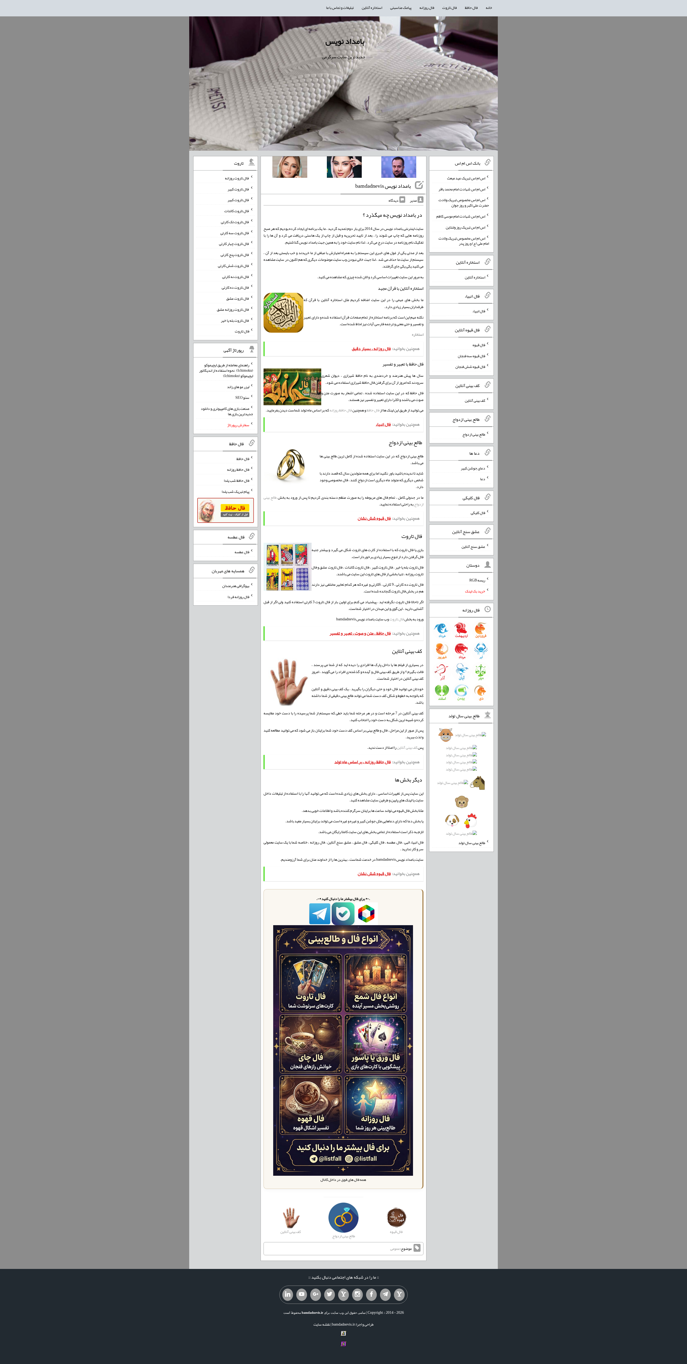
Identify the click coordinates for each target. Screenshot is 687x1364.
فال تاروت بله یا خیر (235, 320)
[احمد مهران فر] (398, 168)
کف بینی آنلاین (407, 747)
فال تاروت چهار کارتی (234, 243)
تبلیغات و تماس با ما (340, 7)
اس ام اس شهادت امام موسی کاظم (460, 216)
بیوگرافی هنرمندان (235, 585)
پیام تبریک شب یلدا (235, 491)
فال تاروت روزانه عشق (233, 309)
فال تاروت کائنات (236, 211)
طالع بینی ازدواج (473, 434)
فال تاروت (449, 7)
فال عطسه (242, 552)
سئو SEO (242, 397)
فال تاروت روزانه (237, 178)
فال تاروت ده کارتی (235, 287)
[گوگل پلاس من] (315, 1295)
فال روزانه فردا (238, 596)
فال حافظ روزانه (341, 410)
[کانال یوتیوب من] (301, 1295)
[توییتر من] (329, 1295)
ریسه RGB (477, 580)
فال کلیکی (478, 512)
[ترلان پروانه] (344, 168)
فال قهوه (479, 345)
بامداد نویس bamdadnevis (383, 185)
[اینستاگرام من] (357, 1295)
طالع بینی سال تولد (471, 842)
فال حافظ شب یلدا (236, 480)
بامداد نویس (345, 41)
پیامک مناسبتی (400, 7)
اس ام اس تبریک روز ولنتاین (465, 227)
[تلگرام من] (385, 1295)
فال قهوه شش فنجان (470, 366)
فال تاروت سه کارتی (234, 232)
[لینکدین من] (287, 1295)
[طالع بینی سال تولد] (461, 786)
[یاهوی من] (399, 1295)
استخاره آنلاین (372, 7)
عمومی (395, 1248)
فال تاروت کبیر (238, 189)
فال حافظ (471, 7)
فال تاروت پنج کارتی (235, 254)
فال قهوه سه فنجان (471, 355)
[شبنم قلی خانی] (289, 168)
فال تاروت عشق (237, 298)
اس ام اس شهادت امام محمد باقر (461, 189)
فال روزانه (426, 7)
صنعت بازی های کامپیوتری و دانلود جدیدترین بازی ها (227, 411)
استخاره (417, 334)
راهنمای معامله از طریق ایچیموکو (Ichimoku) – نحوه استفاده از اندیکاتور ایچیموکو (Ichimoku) (226, 370)
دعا (482, 479)
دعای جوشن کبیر (473, 468)
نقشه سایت (321, 1324)
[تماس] (343, 1295)
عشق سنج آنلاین (473, 546)
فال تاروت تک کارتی (235, 222)
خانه (489, 7)
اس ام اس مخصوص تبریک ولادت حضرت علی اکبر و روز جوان (463, 202)
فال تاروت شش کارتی (233, 265)
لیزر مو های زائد (238, 386)
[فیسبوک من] (371, 1295)
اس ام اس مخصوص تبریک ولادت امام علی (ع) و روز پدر (463, 240)
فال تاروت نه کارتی (235, 276)
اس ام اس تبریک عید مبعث (466, 178)
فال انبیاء (478, 311)
